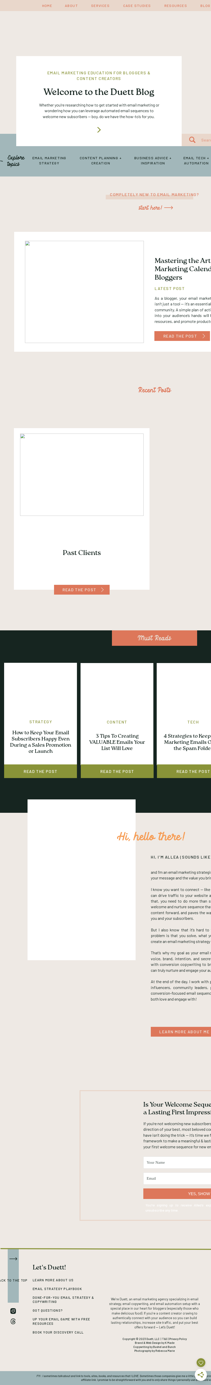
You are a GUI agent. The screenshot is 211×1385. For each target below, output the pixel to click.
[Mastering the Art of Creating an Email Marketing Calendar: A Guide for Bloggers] (203, 336)
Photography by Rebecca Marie (154, 1350)
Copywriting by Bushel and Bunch (154, 1346)
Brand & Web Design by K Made (154, 1342)
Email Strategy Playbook (57, 1289)
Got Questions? (48, 1310)
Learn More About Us (53, 1280)
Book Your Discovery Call (58, 1332)
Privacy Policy (178, 1338)
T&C (165, 1338)
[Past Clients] (102, 589)
